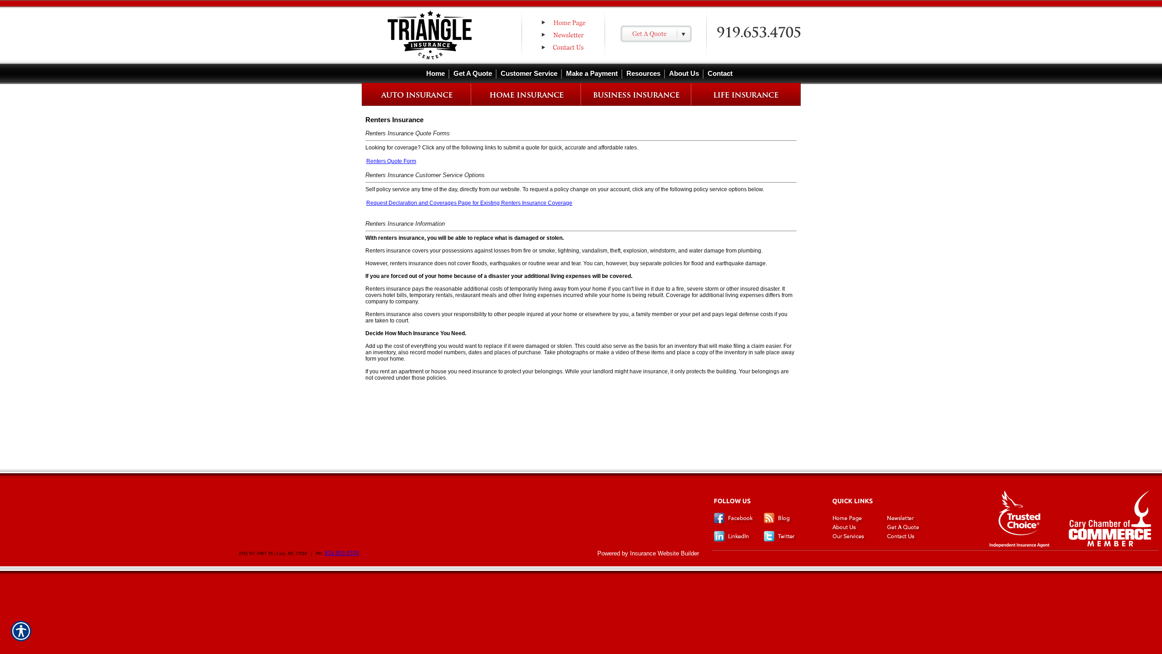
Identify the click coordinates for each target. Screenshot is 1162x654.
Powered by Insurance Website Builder (648, 553)
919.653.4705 (342, 553)
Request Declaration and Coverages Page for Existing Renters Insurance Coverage (469, 203)
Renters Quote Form (391, 161)
